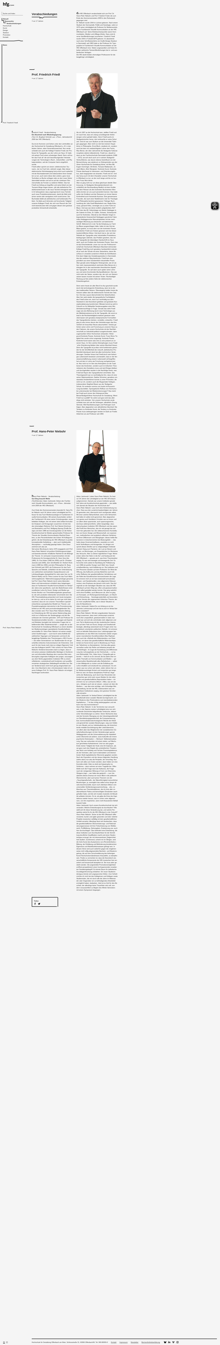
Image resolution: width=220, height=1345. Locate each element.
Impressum (124, 1342)
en (7, 1342)
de (4, 1342)
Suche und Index (9, 13)
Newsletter (134, 1342)
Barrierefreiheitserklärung (151, 1342)
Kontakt (113, 1342)
